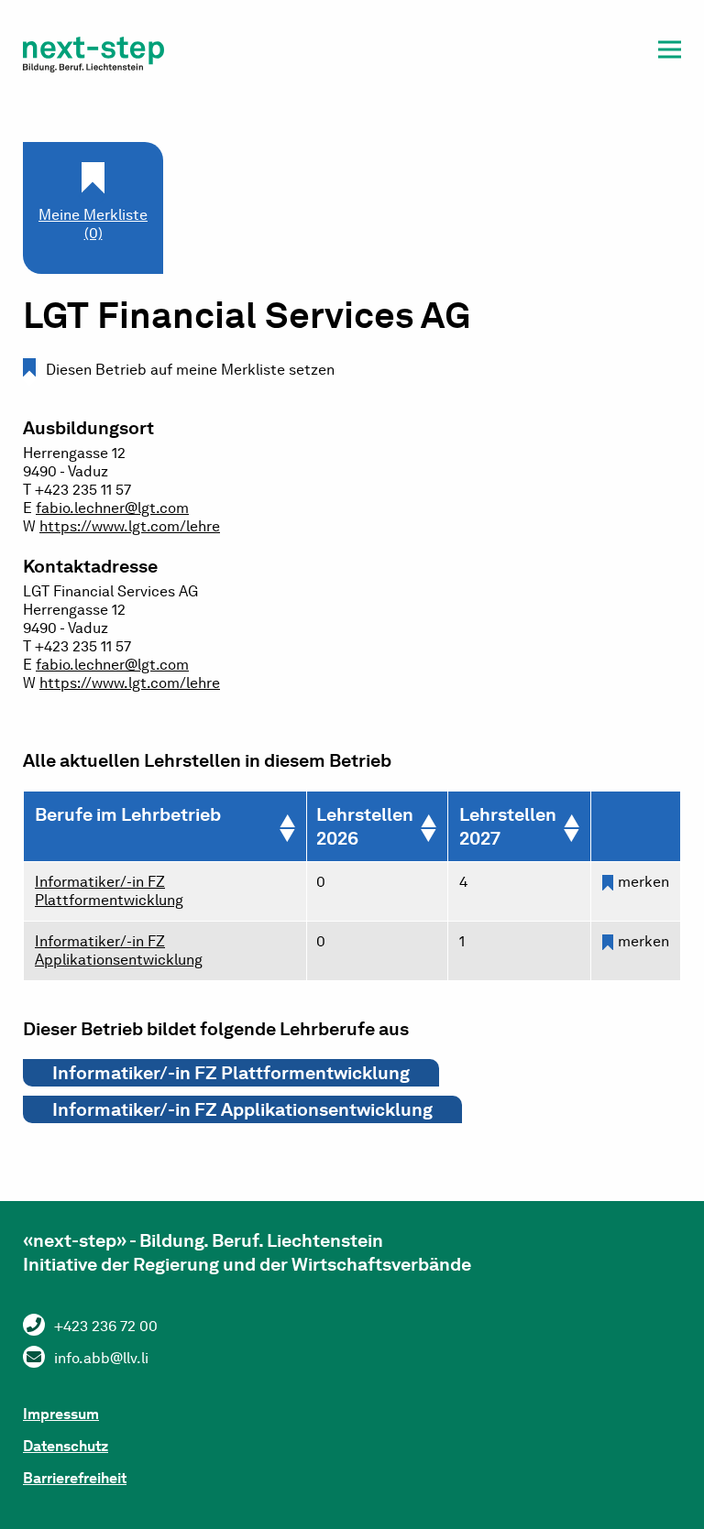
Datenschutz (65, 1446)
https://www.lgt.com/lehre (129, 526)
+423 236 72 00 (106, 1326)
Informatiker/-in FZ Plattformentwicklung (109, 891)
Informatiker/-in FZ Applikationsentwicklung (119, 950)
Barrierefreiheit (74, 1478)
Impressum (61, 1414)
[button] (669, 52)
